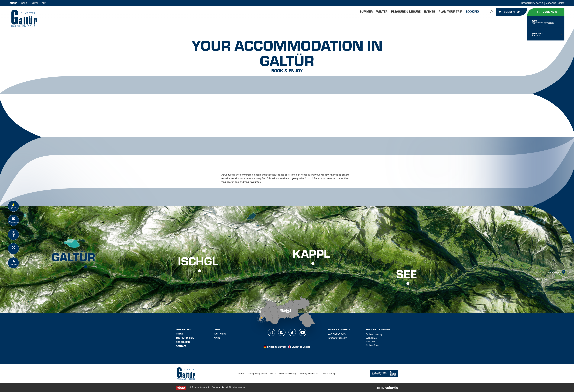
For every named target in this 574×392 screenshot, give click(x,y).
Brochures (183, 342)
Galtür (13, 3)
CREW (561, 3)
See (44, 3)
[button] (491, 12)
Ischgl (24, 3)
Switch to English (301, 347)
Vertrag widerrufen (309, 373)
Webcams (371, 337)
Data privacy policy (257, 373)
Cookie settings (329, 373)
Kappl (35, 3)
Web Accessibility (287, 373)
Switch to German (276, 347)
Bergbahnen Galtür (532, 3)
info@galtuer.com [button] (337, 337)
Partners (220, 334)
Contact (181, 346)
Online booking (374, 334)
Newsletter (183, 329)
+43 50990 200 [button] (337, 334)
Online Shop (372, 345)
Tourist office (185, 338)
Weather (370, 341)
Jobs (217, 329)
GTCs (273, 373)
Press (179, 334)
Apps (217, 338)
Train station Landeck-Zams (547, 272)
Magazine (551, 3)
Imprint (241, 373)
